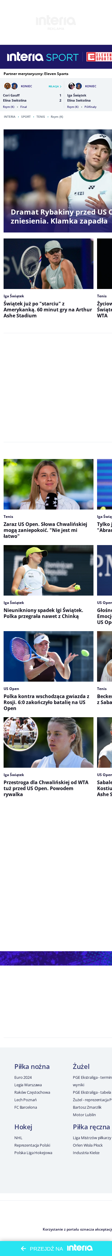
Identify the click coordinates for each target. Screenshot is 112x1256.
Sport (26, 116)
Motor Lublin (84, 1114)
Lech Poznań (25, 1099)
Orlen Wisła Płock (88, 1145)
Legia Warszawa (28, 1084)
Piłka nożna (32, 1066)
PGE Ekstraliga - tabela (92, 1092)
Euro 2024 (23, 1077)
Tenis (40, 116)
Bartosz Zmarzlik (87, 1107)
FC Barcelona (25, 1107)
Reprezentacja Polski (32, 1145)
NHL (18, 1137)
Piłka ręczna (91, 1126)
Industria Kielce (86, 1152)
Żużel (81, 1066)
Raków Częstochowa (32, 1092)
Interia (10, 116)
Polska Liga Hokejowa (33, 1152)
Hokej (23, 1126)
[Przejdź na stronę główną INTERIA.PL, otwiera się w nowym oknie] (25, 57)
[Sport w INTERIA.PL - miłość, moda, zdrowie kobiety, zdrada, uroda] (62, 57)
